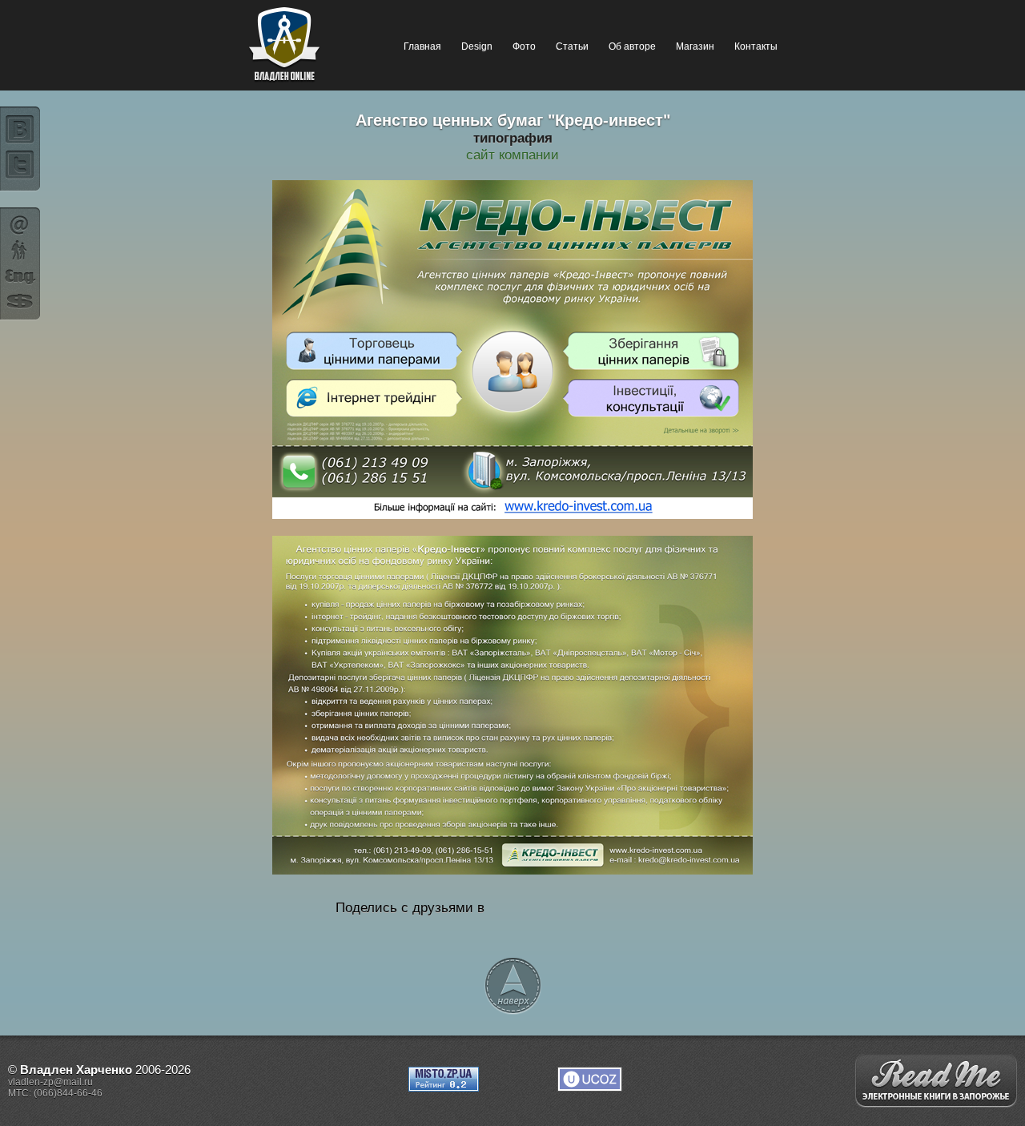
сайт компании (512, 155)
